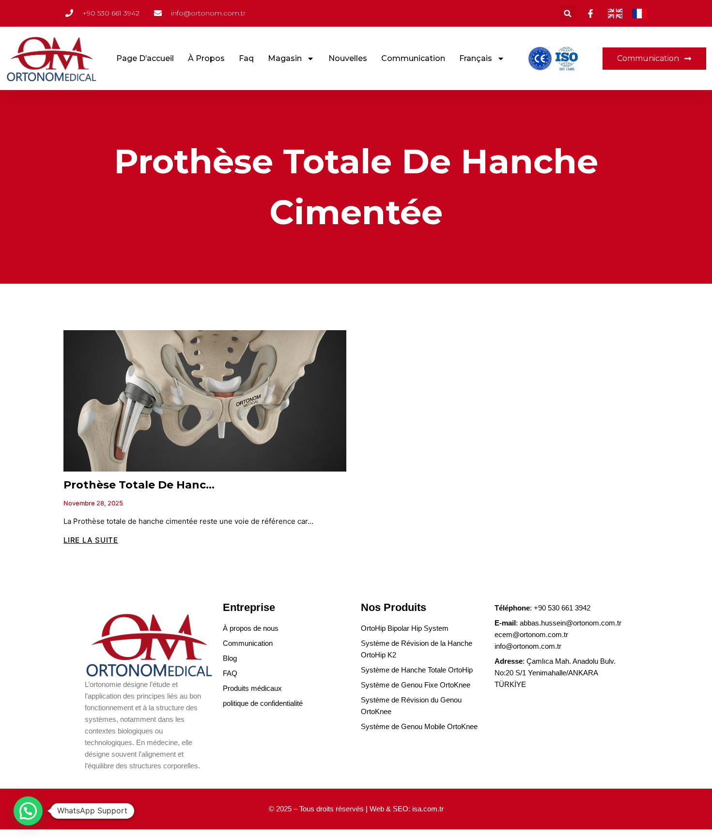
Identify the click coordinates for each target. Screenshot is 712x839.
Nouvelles (347, 58)
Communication (413, 58)
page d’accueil (145, 58)
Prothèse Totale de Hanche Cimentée (171, 484)
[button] (567, 13)
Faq (246, 58)
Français (475, 58)
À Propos (206, 58)
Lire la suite (90, 540)
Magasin (285, 58)
